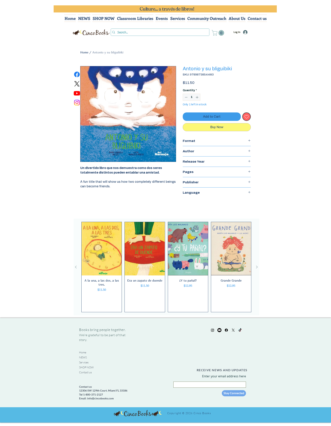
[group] (166, 267)
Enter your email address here (224, 376)
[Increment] (197, 97)
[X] (77, 84)
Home (84, 52)
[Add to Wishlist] (246, 116)
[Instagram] (77, 102)
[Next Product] (257, 267)
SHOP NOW (86, 367)
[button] (218, 33)
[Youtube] (77, 93)
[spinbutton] (191, 97)
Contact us (85, 372)
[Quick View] (102, 248)
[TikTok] (240, 330)
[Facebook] (77, 74)
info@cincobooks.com (100, 398)
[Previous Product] (76, 267)
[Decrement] (185, 97)
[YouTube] (219, 330)
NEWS (83, 357)
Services (83, 362)
